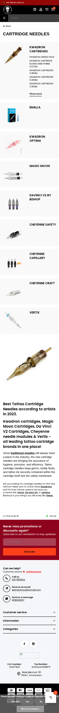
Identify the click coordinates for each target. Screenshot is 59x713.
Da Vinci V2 (31, 492)
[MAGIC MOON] (13, 174)
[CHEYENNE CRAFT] (13, 291)
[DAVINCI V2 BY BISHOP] (13, 203)
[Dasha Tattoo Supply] (12, 9)
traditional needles (23, 453)
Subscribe (29, 551)
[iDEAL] (11, 690)
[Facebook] (24, 644)
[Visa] (29, 690)
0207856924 (18, 579)
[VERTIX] (13, 321)
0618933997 (18, 600)
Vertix (20, 492)
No (41, 702)
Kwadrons (46, 486)
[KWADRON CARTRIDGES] (13, 64)
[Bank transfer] (38, 690)
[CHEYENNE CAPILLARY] (13, 262)
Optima (45, 492)
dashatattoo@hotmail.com (26, 589)
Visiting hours (33, 571)
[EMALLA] (13, 115)
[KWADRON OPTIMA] (13, 145)
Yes (27, 702)
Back (8, 26)
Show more (35, 93)
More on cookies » (30, 709)
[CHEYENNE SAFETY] (13, 233)
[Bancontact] (47, 690)
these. (49, 495)
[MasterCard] (20, 690)
